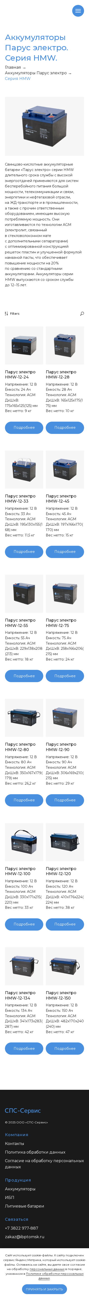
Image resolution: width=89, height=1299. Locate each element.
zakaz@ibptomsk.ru (24, 1236)
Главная (13, 67)
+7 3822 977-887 (21, 1228)
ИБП (9, 1197)
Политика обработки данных (35, 1152)
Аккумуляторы (20, 1189)
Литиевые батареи (24, 1206)
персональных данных (47, 1269)
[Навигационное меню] (78, 11)
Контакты (14, 1143)
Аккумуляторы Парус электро (36, 73)
